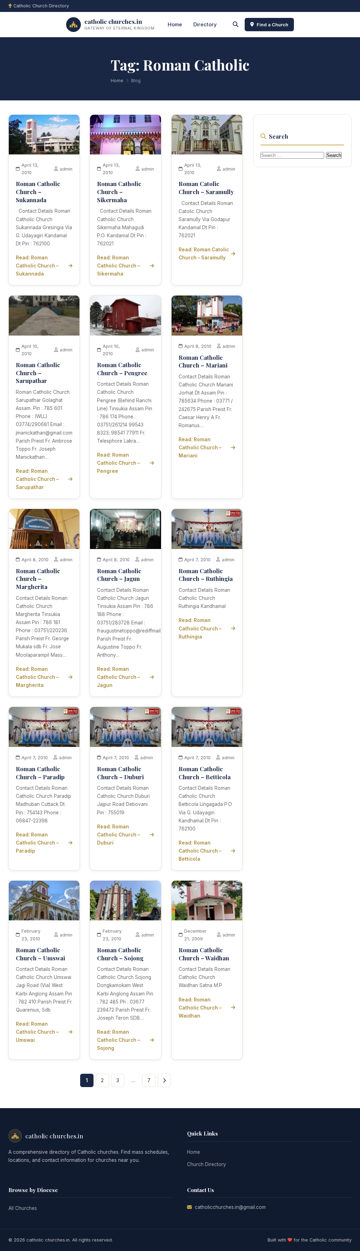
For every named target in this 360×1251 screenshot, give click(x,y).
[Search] (235, 25)
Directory (205, 24)
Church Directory (206, 1164)
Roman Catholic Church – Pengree (122, 369)
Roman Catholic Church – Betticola (205, 773)
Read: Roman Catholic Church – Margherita (37, 677)
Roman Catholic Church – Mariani (203, 361)
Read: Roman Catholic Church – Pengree (118, 463)
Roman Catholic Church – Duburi (120, 773)
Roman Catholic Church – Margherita (38, 578)
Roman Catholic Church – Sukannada (38, 191)
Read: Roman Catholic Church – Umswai (37, 1032)
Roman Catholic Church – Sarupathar (38, 372)
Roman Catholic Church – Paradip (40, 773)
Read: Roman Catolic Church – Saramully (204, 253)
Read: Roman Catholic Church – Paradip (37, 843)
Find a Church (272, 24)
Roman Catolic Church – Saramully (206, 188)
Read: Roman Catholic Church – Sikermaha (118, 266)
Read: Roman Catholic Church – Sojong (118, 1040)
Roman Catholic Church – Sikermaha (119, 191)
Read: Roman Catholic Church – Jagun (118, 677)
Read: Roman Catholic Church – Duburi (118, 835)
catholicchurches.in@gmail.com (230, 1207)
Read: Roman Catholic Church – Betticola (200, 851)
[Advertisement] (306, 279)
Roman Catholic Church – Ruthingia (206, 575)
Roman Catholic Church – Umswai (40, 954)
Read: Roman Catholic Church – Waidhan (200, 1008)
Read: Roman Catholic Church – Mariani (200, 447)
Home (175, 24)
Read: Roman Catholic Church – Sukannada (37, 266)
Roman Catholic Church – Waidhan (204, 954)
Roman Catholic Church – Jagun (119, 575)
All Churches (22, 1208)
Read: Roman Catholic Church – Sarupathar (37, 479)
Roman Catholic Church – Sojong (120, 954)
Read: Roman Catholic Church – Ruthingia (200, 628)
